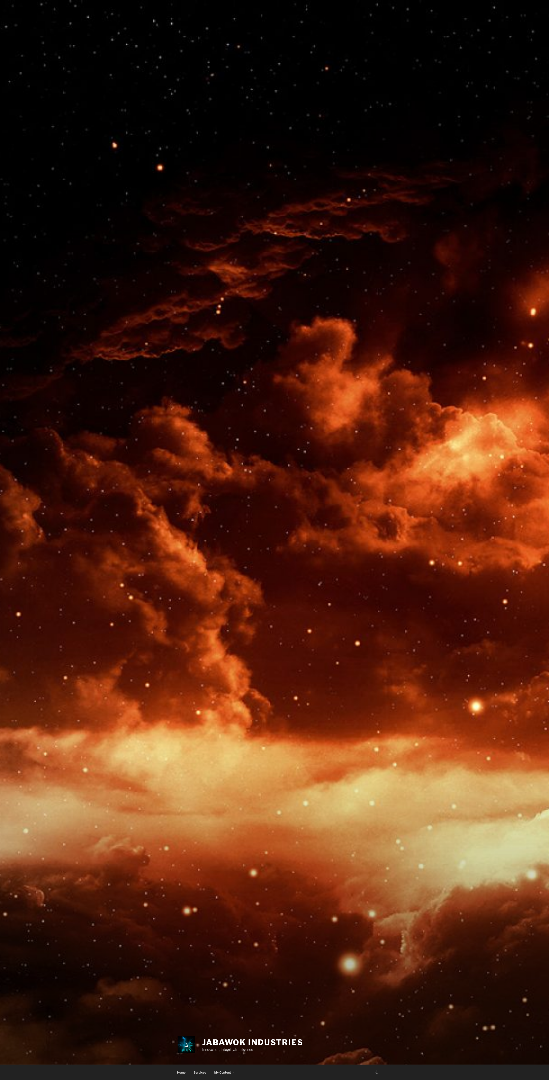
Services (200, 1072)
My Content (222, 1072)
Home (181, 1072)
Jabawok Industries (252, 1042)
